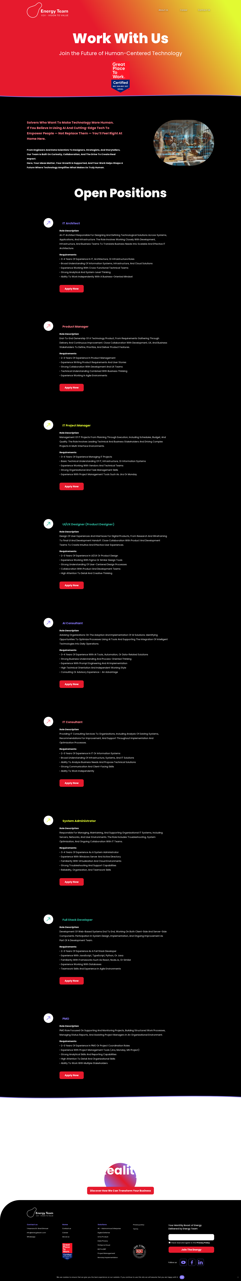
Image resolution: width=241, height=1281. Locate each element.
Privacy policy (138, 1225)
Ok (182, 1277)
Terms (135, 1229)
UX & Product (103, 1237)
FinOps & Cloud (104, 1245)
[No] (238, 1277)
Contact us (204, 10)
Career (183, 10)
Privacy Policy (203, 1242)
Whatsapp (31, 1237)
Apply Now (72, 288)
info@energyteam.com (36, 1232)
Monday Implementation (108, 1257)
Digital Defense (104, 1232)
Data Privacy (103, 1241)
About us (163, 10)
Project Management (106, 1253)
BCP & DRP (102, 1249)
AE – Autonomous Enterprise (109, 1228)
